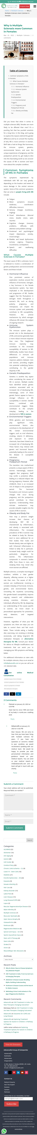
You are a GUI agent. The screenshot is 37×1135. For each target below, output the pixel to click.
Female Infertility (9, 884)
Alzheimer (7, 853)
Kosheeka (7, 1056)
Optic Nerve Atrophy (11, 919)
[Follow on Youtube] (22, 1072)
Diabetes (7, 875)
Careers (6, 1089)
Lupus (6, 903)
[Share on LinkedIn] (18, 694)
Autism (6, 859)
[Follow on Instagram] (26, 1072)
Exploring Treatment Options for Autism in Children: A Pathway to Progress (18, 1021)
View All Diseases (13, 1044)
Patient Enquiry (9, 1082)
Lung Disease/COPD (10, 900)
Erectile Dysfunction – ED (12, 878)
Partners (7, 1092)
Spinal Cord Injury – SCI (12, 932)
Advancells (7, 1002)
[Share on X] (12, 694)
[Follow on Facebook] (6, 1072)
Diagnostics (8, 1061)
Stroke (6, 944)
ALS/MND (7, 849)
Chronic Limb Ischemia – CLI (13, 868)
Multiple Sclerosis (17, 11)
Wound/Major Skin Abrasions (14, 951)
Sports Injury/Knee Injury (12, 935)
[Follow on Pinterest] (14, 1072)
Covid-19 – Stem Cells (11, 872)
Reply (12, 719)
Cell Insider (8, 862)
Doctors (6, 1087)
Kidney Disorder (9, 891)
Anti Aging (7, 856)
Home (7, 11)
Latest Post (7, 894)
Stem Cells (7, 941)
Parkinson (7, 925)
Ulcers (6, 948)
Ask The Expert (9, 1084)
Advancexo (8, 1058)
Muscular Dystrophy (11, 916)
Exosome (7, 881)
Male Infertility (9, 910)
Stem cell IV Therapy (11, 938)
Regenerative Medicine (12, 929)
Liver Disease (8, 897)
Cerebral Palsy (9, 865)
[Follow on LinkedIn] (18, 1072)
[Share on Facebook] (6, 694)
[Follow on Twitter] (10, 1072)
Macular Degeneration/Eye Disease (16, 906)
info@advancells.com (11, 663)
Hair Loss (7, 887)
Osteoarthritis (8, 922)
